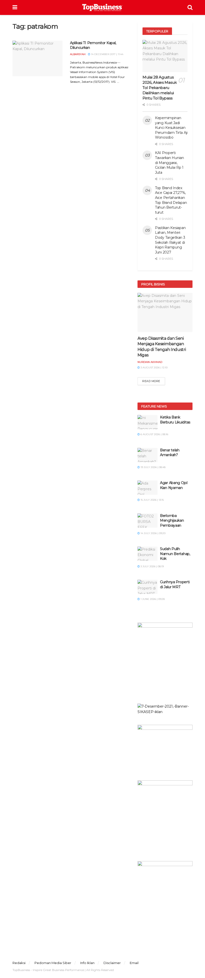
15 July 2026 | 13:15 (152, 499)
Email (134, 963)
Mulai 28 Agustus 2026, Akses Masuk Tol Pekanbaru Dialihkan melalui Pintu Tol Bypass (159, 87)
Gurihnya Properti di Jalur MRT (175, 584)
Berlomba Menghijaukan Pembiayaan (172, 520)
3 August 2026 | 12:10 (154, 367)
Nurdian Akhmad (150, 362)
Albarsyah (78, 54)
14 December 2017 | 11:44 (106, 54)
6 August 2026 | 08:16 (154, 434)
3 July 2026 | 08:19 (152, 566)
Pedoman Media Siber (52, 963)
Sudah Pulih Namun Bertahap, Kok (175, 554)
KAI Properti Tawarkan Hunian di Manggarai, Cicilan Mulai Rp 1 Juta (169, 162)
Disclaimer (112, 963)
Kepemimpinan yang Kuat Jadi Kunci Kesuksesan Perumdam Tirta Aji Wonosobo (171, 128)
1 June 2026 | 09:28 (152, 599)
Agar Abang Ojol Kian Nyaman (174, 485)
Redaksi (19, 963)
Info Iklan (87, 963)
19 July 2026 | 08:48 (153, 467)
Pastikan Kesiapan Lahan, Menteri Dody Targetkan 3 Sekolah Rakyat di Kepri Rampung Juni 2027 (170, 240)
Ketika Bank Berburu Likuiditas (175, 419)
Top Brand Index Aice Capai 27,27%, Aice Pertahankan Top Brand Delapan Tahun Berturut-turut (171, 200)
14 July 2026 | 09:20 (153, 533)
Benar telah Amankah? (170, 452)
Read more (151, 381)
